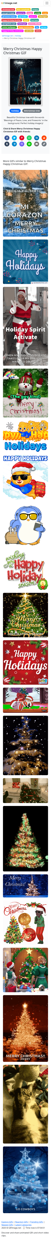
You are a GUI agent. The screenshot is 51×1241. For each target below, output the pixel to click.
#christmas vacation (13, 449)
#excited (8, 445)
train (45, 13)
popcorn (33, 17)
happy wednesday (26, 27)
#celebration (10, 682)
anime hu (21, 13)
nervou (44, 27)
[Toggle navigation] (46, 3)
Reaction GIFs (21, 1222)
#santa (8, 358)
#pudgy (8, 536)
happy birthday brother (11, 20)
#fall (7, 800)
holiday (15, 110)
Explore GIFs (7, 1222)
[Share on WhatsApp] (29, 137)
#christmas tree (32, 110)
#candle (8, 587)
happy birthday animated (12, 31)
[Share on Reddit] (44, 137)
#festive (8, 363)
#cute (7, 989)
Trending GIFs (36, 1222)
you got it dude (8, 13)
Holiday (18, 36)
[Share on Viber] (21, 144)
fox (37, 27)
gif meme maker (9, 17)
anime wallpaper (9, 27)
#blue (7, 1210)
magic (29, 13)
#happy (8, 673)
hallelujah (22, 24)
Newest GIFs (7, 1225)
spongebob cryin (8, 24)
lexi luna (34, 20)
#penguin (9, 540)
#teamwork (9, 981)
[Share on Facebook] (6, 137)
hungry (35, 9)
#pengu (8, 544)
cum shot (29, 31)
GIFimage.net (7, 36)
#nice (7, 985)
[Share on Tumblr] (6, 144)
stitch (26, 20)
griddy (37, 13)
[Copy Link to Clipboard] (44, 144)
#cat (7, 1141)
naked (38, 31)
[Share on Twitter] (14, 137)
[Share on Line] (29, 144)
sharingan (43, 17)
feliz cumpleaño (23, 9)
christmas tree (8, 9)
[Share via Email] (36, 144)
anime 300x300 (34, 24)
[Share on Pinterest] (21, 137)
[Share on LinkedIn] (36, 137)
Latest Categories (23, 1225)
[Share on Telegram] (14, 144)
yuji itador (23, 17)
